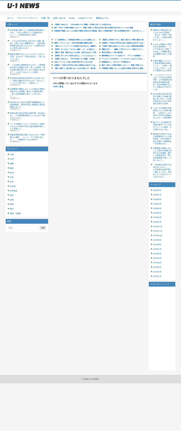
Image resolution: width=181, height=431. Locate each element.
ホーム (10, 18)
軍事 (12, 204)
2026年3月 (157, 213)
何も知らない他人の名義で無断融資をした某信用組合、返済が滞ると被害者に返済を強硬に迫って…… (27, 104)
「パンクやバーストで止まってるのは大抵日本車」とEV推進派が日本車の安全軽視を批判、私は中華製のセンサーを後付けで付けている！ (162, 82)
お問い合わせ (59, 18)
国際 (12, 164)
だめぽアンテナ (85, 18)
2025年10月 (157, 236)
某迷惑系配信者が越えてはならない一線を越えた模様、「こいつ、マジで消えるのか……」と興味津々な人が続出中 (27, 137)
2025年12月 (157, 227)
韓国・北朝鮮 (15, 213)
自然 (12, 200)
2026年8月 (157, 190)
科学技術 (13, 191)
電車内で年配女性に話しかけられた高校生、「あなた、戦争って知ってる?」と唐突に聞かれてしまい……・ (162, 35)
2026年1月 (157, 222)
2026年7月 (157, 195)
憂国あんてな (102, 18)
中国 (12, 155)
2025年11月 (157, 231)
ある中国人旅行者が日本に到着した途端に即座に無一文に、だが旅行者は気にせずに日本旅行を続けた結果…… (162, 99)
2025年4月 (157, 263)
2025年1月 (157, 276)
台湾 (12, 159)
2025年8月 (157, 245)
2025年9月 (157, 240)
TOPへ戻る (58, 86)
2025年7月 (157, 249)
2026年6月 (157, 199)
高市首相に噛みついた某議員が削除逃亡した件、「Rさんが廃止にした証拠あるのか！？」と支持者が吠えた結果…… (27, 32)
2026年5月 (157, 204)
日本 (12, 182)
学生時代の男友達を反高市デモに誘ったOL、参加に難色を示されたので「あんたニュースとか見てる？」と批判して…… (27, 80)
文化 (12, 177)
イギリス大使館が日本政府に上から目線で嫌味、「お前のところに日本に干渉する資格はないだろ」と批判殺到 (162, 113)
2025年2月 (157, 272)
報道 (12, 168)
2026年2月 (157, 217)
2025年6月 (157, 254)
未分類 (13, 186)
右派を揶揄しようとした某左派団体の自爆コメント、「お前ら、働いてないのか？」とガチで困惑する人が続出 (162, 65)
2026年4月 (157, 208)
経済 (12, 195)
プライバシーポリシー (27, 18)
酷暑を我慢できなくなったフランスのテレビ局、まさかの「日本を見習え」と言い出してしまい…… (27, 56)
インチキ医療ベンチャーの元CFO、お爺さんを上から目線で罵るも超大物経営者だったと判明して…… (27, 126)
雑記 (12, 209)
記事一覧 (45, 18)
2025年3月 (157, 267)
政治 (12, 173)
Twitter (72, 18)
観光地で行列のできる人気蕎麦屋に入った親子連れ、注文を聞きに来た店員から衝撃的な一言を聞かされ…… (162, 139)
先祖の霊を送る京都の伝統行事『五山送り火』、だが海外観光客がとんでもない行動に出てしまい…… (27, 115)
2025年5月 (157, 258)
